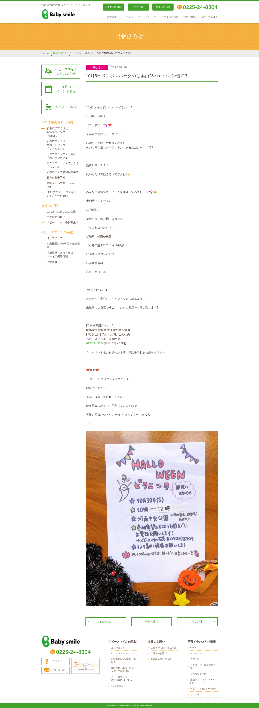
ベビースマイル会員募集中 (62, 222)
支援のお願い (189, 17)
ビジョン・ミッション (138, 17)
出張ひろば (59, 53)
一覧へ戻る (151, 621)
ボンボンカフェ (198, 653)
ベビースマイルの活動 (166, 17)
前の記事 (105, 621)
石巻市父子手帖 (56, 177)
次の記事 (197, 621)
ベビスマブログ (209, 17)
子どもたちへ (85, 666)
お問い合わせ (163, 7)
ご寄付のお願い (113, 7)
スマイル (194, 659)
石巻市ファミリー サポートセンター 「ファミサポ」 (57, 145)
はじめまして (114, 17)
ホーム (45, 53)
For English (117, 686)
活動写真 (52, 261)
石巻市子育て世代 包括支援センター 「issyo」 (57, 132)
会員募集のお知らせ (161, 659)
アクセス (138, 7)
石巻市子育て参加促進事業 (62, 172)
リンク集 (194, 694)
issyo (193, 647)
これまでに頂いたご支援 (61, 211)
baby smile (66, 14)
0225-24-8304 (95, 343)
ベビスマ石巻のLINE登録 (203, 688)
